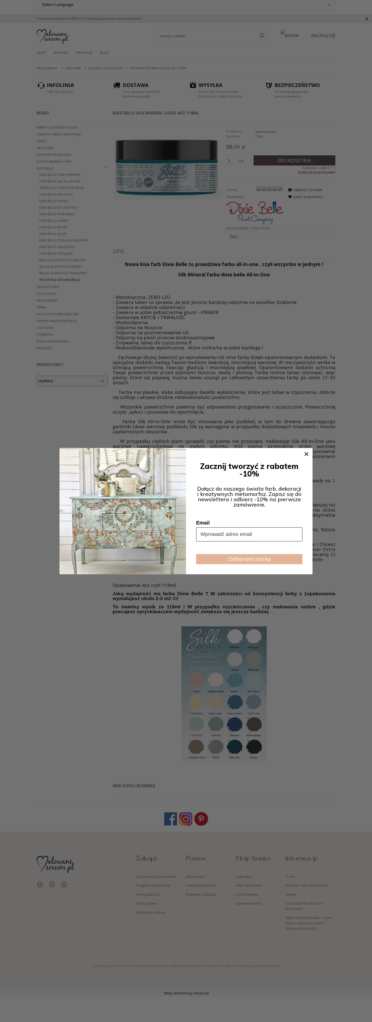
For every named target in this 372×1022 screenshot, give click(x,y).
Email (203, 523)
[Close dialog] (306, 454)
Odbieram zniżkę (249, 559)
